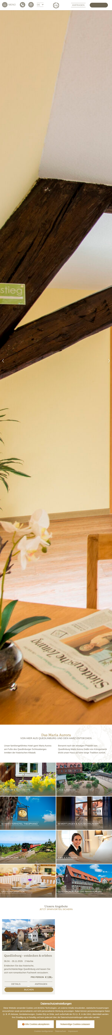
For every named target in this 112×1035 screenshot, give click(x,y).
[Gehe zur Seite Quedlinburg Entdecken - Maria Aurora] (28, 935)
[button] (3, 361)
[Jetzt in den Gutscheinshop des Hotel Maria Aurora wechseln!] (31, 4)
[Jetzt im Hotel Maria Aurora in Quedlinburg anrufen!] (23, 4)
